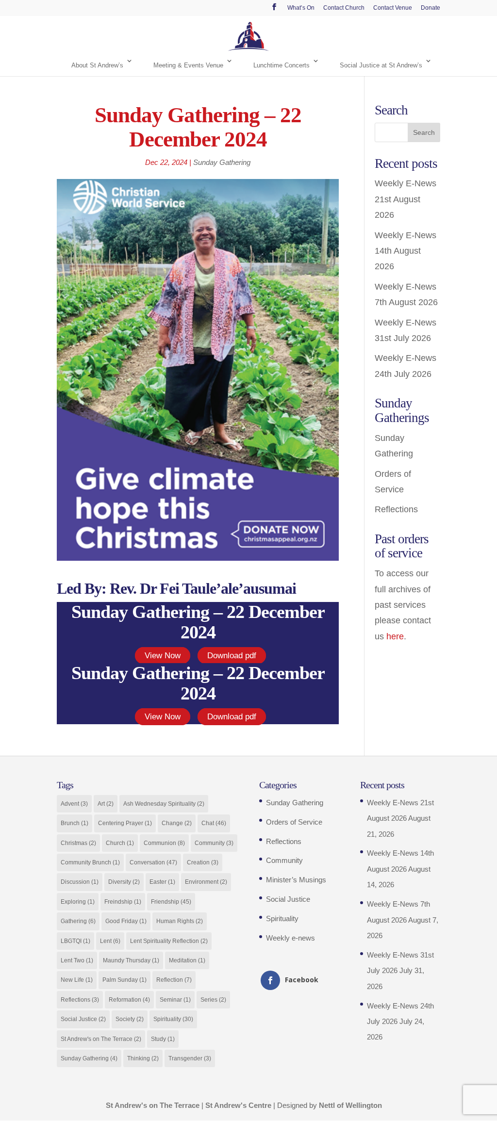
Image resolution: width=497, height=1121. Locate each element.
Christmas (78, 843)
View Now (163, 655)
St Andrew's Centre (238, 1105)
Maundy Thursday (131, 960)
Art (106, 803)
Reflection (174, 979)
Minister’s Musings (296, 880)
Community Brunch (90, 862)
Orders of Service (294, 822)
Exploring (78, 901)
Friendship (171, 901)
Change (177, 823)
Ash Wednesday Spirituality (163, 803)
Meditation (187, 960)
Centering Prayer (125, 823)
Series (213, 999)
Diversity (124, 881)
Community (214, 843)
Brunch (74, 823)
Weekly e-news (290, 938)
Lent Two (77, 960)
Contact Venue (392, 8)
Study (163, 1039)
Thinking (143, 1058)
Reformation (129, 999)
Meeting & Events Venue (188, 65)
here (395, 636)
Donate (430, 8)
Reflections (396, 509)
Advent (74, 803)
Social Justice (83, 1019)
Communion (164, 843)
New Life (77, 979)
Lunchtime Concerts (281, 65)
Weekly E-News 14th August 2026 (405, 251)
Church (120, 843)
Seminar (175, 999)
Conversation (153, 862)
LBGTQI (75, 941)
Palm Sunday (124, 979)
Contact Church (343, 8)
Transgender (189, 1058)
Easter (162, 881)
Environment (206, 881)
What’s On (301, 8)
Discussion (80, 881)
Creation (202, 862)
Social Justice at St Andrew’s (381, 65)
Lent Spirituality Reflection (169, 941)
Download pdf (231, 655)
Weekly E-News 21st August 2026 (405, 199)
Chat (213, 823)
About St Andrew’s (97, 65)
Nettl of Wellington (350, 1105)
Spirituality (173, 1019)
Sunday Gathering (221, 162)
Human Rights (179, 921)
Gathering (78, 921)
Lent (110, 941)
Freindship (122, 901)
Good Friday (126, 921)
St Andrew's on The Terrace (101, 1039)
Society (130, 1019)
